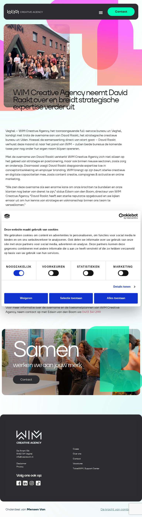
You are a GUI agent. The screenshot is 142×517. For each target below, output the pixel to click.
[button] (101, 13)
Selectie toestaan (71, 298)
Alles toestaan (116, 298)
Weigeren (26, 298)
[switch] (53, 273)
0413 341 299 (91, 312)
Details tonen (122, 286)
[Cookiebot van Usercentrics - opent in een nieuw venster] (121, 216)
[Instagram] (31, 483)
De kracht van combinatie (118, 509)
